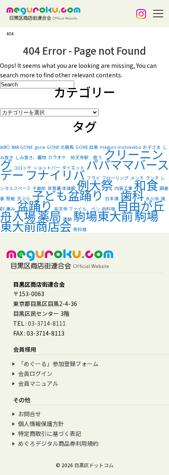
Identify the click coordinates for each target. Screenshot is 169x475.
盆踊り (35, 205)
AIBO (5, 147)
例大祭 (95, 184)
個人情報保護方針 (41, 423)
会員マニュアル (38, 383)
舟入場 (18, 215)
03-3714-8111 (47, 323)
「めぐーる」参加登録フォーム (58, 363)
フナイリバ (55, 174)
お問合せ (29, 414)
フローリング (115, 178)
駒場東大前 (103, 215)
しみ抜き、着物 (30, 157)
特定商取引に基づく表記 (49, 433)
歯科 (132, 195)
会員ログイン (35, 373)
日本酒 (112, 198)
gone (39, 147)
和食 (146, 184)
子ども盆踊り (67, 195)
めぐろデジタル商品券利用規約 (58, 443)
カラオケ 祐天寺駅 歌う (75, 157)
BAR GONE (22, 147)
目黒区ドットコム (94, 464)
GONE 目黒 (86, 147)
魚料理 (80, 229)
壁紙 (10, 198)
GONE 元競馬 (60, 147)
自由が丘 (140, 205)
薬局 (49, 215)
